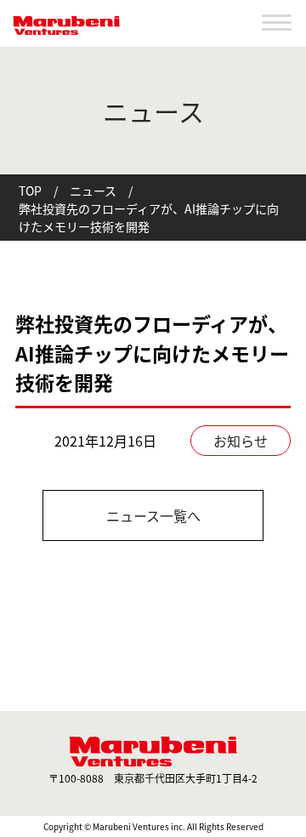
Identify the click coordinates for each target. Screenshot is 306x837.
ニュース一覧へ (153, 515)
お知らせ (240, 440)
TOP (30, 190)
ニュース (93, 190)
